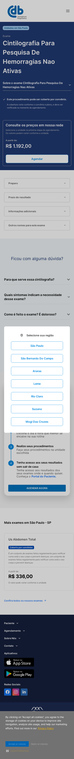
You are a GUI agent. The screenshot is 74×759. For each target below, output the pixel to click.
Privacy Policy (47, 728)
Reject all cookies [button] (41, 744)
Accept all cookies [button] (17, 744)
